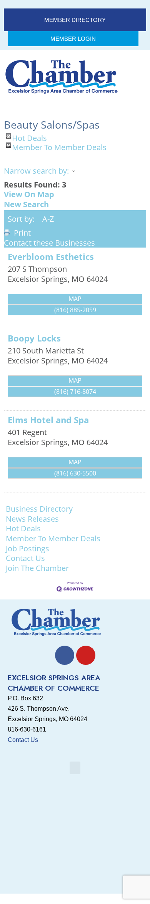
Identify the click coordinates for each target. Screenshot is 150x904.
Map (75, 299)
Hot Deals (29, 136)
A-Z (48, 219)
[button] (75, 768)
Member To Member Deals (59, 145)
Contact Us (25, 558)
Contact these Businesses (49, 243)
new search (26, 204)
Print (22, 233)
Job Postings (27, 549)
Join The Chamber (37, 568)
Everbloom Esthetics (51, 256)
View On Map (29, 194)
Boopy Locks (34, 338)
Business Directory (39, 509)
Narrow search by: (36, 171)
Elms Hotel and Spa (48, 419)
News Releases (32, 519)
